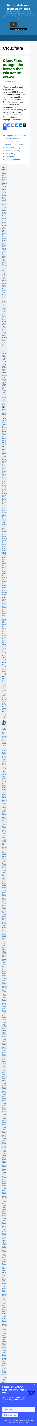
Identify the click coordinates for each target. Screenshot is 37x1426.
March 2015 (4, 1121)
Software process (4, 662)
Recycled (4, 625)
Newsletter (4, 291)
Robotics (4, 641)
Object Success (4, 303)
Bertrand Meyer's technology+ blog (18, 7)
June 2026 (4, 733)
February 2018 (4, 1037)
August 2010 (4, 1325)
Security (4, 645)
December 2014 (4, 1136)
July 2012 (4, 1247)
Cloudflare (10, 157)
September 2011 (4, 1290)
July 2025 (4, 767)
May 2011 (4, 1306)
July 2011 (4, 1298)
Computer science (13, 136)
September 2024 (4, 796)
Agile (4, 418)
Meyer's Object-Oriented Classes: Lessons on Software (4, 279)
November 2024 (4, 785)
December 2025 (4, 752)
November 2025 (4, 757)
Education (4, 465)
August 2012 (4, 1243)
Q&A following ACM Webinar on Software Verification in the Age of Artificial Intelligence (4, 364)
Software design (9, 154)
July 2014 (4, 1150)
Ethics (4, 483)
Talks (4, 684)
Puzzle (4, 616)
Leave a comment (13, 160)
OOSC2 (4, 345)
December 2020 (4, 918)
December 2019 (4, 971)
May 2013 (4, 1204)
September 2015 (4, 1112)
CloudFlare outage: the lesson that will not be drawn (13, 68)
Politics (4, 574)
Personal (4, 560)
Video (4, 712)
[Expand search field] (13, 24)
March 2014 (4, 1166)
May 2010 (4, 1336)
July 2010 (4, 1328)
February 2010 (4, 1348)
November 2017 (4, 1054)
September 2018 (4, 1020)
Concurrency (4, 439)
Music (4, 544)
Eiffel (15, 139)
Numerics (4, 547)
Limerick (4, 525)
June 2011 (4, 1302)
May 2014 (4, 1158)
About (4, 173)
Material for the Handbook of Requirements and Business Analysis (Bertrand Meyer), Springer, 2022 (4, 253)
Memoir (4, 541)
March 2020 (4, 956)
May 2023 (4, 844)
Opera (4, 557)
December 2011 (4, 1274)
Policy (4, 571)
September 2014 (4, 1142)
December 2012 (4, 1227)
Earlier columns (4, 179)
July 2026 (4, 729)
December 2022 (4, 858)
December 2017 (4, 1048)
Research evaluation (4, 636)
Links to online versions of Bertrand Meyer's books (4, 229)
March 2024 (4, 821)
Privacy (4, 582)
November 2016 (4, 1087)
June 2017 (4, 1069)
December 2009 (4, 1359)
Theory (4, 691)
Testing (4, 687)
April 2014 (4, 1162)
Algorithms (4, 421)
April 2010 (4, 1340)
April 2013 (4, 1208)
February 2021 (4, 907)
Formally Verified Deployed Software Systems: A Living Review (4, 192)
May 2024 (4, 814)
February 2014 (4, 1170)
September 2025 (4, 763)
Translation (4, 694)
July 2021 (4, 898)
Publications (4, 612)
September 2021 (4, 894)
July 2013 (4, 1200)
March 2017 (4, 1077)
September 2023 (4, 831)
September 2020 (4, 934)
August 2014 (4, 1146)
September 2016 (4, 1092)
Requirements (4, 630)
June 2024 (4, 810)
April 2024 (4, 817)
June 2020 (4, 944)
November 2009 (4, 1365)
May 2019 (4, 990)
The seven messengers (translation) (4, 396)
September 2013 (4, 1192)
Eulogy (4, 486)
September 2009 (4, 1375)
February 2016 (4, 1101)
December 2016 (4, 1081)
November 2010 (4, 1314)
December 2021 (4, 883)
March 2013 (4, 1212)
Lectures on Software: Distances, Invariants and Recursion (4, 212)
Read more (17, 120)
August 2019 (4, 987)
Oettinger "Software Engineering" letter (4, 313)
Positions (4, 578)
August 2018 (4, 1025)
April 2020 (4, 952)
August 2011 (4, 1295)
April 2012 (4, 1254)
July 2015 (4, 1117)
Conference (4, 443)
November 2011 (4, 1279)
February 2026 (4, 741)
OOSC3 (4, 348)
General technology (4, 508)
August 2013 (4, 1196)
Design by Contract (4, 448)
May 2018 (4, 1029)
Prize (4, 585)
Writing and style (4, 715)
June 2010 (4, 1332)
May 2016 (4, 1097)
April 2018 (4, 1033)
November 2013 (4, 1181)
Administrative (4, 414)
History (4, 515)
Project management (4, 598)
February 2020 (4, 960)
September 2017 (4, 1065)
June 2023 (4, 840)
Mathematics (4, 537)
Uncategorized (4, 699)
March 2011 (4, 1310)
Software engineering (11, 148)
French (4, 502)
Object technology (4, 553)
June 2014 (4, 1154)
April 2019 (4, 994)
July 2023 (4, 836)
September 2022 (4, 868)
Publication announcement (4, 606)
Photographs (4, 567)
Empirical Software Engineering (4, 475)
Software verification (11, 151)
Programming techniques (13, 145)
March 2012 (4, 1258)
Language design (4, 520)
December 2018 (4, 1004)
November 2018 (4, 1010)
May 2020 (4, 948)
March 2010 (4, 1344)
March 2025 (4, 775)
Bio (3, 175)
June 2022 (4, 878)
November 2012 (4, 1233)
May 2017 (4, 1073)
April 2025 (4, 771)
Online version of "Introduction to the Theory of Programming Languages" (4, 332)
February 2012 (4, 1263)
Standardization (4, 680)
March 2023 (4, 847)
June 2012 (4, 1250)
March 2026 (4, 736)
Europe (4, 490)
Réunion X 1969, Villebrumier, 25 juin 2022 (4, 384)
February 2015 (4, 1125)
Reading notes (4, 620)
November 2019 (4, 976)
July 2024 (4, 806)
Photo (4, 563)
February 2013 (4, 1216)
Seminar (4, 649)
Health (4, 513)
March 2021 (4, 902)
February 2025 (4, 780)
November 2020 (4, 923)
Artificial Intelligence (4, 427)
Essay (4, 481)
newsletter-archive (4, 296)
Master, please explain (4, 531)
